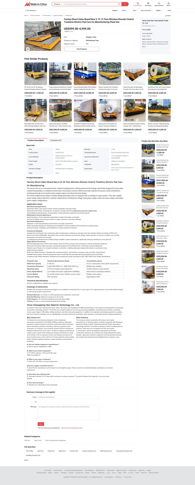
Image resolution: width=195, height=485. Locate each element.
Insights (149, 470)
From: (34, 397)
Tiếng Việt (144, 472)
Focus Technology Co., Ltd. (84, 477)
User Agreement (109, 477)
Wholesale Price (100, 470)
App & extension (146, 10)
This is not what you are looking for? (49, 428)
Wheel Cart (62, 451)
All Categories (31, 10)
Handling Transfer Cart (33, 455)
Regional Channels (121, 470)
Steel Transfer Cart (106, 451)
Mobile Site (142, 470)
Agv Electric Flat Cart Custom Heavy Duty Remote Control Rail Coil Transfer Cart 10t (162, 222)
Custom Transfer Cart (89, 451)
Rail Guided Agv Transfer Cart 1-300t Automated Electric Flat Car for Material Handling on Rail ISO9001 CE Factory (162, 237)
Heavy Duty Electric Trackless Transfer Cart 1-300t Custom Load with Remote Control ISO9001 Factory (162, 252)
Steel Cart (40, 451)
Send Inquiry (82, 49)
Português (64, 472)
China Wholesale (89, 470)
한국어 (114, 472)
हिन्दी (125, 472)
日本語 (120, 472)
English (50, 472)
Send (40, 424)
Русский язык (79, 472)
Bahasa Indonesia (154, 472)
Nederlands (101, 472)
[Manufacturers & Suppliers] (35, 4)
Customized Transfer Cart (124, 451)
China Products (58, 470)
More (143, 47)
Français (71, 472)
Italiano (87, 472)
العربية (108, 472)
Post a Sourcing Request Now (72, 428)
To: (36, 402)
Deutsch (94, 472)
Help (134, 10)
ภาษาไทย (130, 472)
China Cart (51, 451)
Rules (169, 10)
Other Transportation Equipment (55, 440)
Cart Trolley (29, 451)
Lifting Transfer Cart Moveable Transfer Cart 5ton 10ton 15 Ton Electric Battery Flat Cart (162, 207)
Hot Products (47, 470)
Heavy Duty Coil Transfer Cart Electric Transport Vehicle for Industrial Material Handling (162, 283)
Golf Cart (27, 440)
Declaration (118, 477)
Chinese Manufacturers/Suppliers (73, 470)
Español (56, 472)
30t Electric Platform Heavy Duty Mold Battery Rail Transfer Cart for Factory (162, 267)
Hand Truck (37, 440)
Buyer (124, 10)
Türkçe (137, 472)
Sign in (168, 5)
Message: (33, 407)
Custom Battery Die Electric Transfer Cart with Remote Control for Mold (162, 161)
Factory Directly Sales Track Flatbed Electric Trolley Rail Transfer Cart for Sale (162, 176)
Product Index (132, 470)
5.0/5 (148, 29)
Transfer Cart (74, 451)
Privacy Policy (128, 477)
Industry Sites (110, 470)
